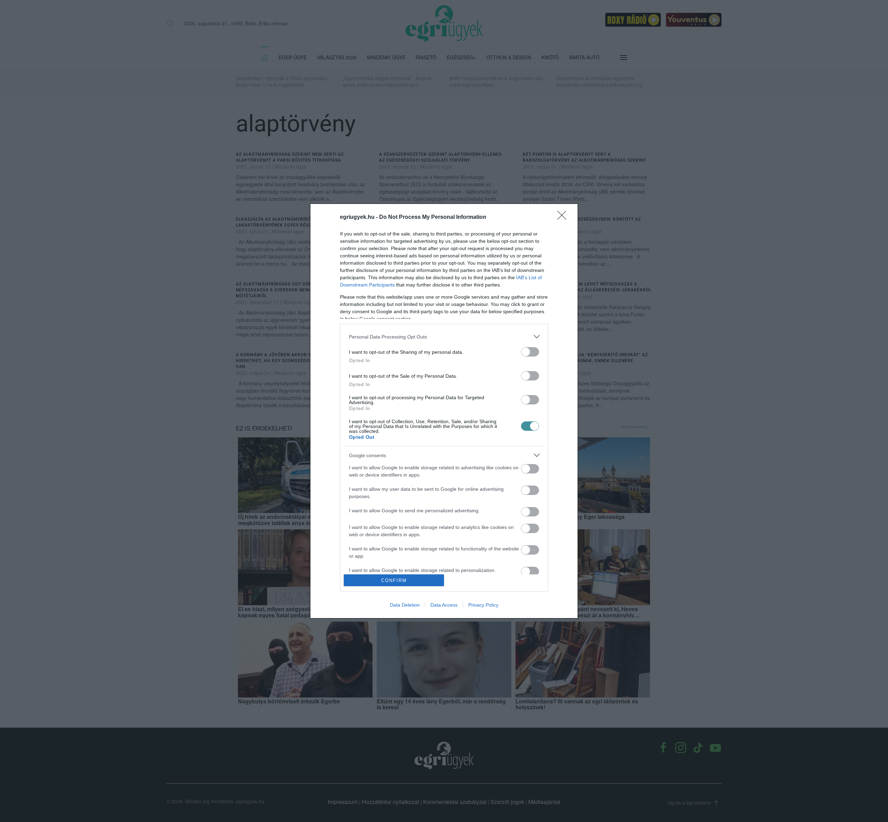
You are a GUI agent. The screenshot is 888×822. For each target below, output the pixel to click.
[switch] (530, 352)
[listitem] (444, 336)
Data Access (444, 605)
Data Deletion (405, 605)
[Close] (564, 217)
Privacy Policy (483, 605)
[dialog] (444, 411)
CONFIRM (394, 580)
